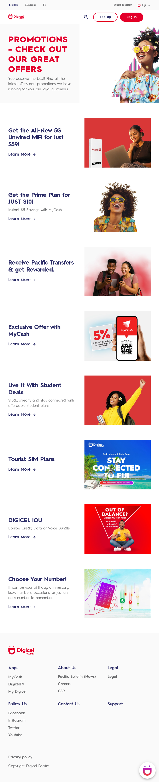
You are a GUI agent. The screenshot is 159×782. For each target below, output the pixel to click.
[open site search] (86, 17)
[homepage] (16, 19)
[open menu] (148, 17)
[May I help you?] (147, 770)
